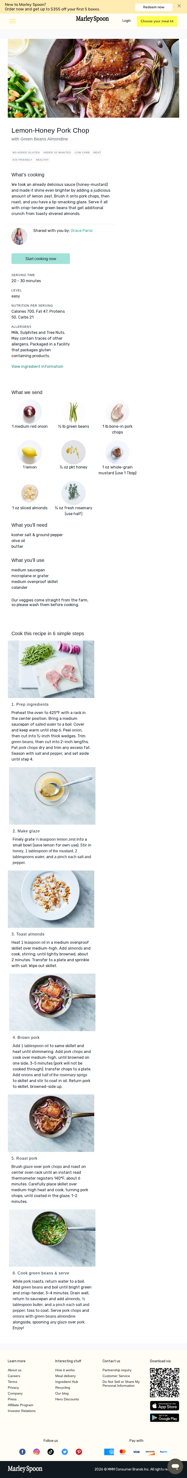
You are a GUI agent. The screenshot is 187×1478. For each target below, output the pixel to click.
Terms (12, 1382)
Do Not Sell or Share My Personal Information (121, 1384)
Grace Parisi (82, 230)
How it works (65, 1370)
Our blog (62, 1393)
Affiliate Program (20, 1405)
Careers (14, 1376)
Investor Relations (22, 1411)
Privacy (13, 1387)
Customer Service (116, 1376)
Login (126, 21)
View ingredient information (37, 366)
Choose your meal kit (157, 21)
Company (15, 1393)
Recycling (62, 1387)
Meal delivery (65, 1376)
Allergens (21, 326)
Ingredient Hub (66, 1382)
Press (12, 1399)
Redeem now (153, 7)
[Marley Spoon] (25, 1469)
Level (16, 290)
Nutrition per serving (32, 305)
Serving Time (23, 275)
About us (14, 1370)
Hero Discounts (67, 1399)
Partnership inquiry (117, 1370)
